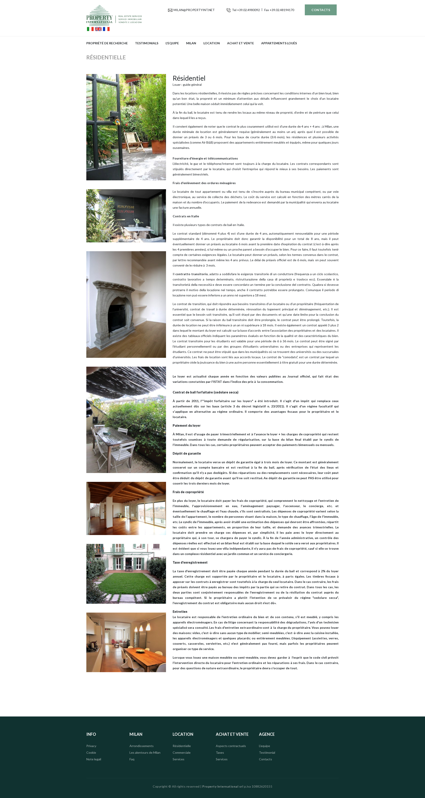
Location (211, 43)
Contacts (320, 10)
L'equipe (172, 43)
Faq (131, 759)
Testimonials (146, 43)
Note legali (93, 759)
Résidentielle (182, 746)
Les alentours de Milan (144, 752)
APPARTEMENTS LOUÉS (279, 43)
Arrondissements (141, 746)
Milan (191, 43)
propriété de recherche (107, 43)
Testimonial (267, 752)
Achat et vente (240, 43)
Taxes (220, 752)
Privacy (91, 746)
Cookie (91, 752)
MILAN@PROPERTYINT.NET (194, 10)
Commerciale (182, 752)
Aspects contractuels (231, 746)
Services (178, 759)
